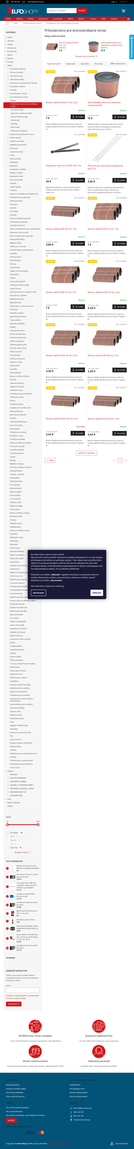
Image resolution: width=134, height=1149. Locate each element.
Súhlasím (96, 592)
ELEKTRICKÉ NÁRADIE (18, 778)
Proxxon (10, 62)
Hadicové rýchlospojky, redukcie (23, 572)
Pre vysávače (15, 499)
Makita (9, 55)
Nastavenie (38, 592)
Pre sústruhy (15, 485)
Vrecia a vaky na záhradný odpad (22, 600)
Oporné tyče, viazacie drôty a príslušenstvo (21, 699)
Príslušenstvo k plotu (18, 432)
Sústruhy (14, 123)
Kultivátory (14, 162)
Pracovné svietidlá (17, 446)
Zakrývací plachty (17, 383)
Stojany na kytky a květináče (21, 743)
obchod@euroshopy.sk (83, 1108)
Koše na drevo (15, 257)
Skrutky (13, 653)
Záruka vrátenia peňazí (78, 1092)
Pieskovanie (14, 509)
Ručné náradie (15, 137)
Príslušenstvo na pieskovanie (21, 760)
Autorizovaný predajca (78, 1096)
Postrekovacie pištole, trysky (21, 586)
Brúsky (13, 100)
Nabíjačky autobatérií (18, 145)
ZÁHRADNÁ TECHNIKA (18, 781)
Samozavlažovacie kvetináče (21, 704)
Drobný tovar (15, 548)
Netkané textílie (16, 516)
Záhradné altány (16, 481)
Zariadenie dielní (16, 152)
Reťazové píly (15, 159)
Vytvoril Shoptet (121, 1143)
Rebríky (13, 460)
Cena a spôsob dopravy (15, 1096)
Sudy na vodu (15, 711)
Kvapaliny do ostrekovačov (20, 408)
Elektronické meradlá (18, 611)
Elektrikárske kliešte (18, 316)
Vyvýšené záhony (17, 404)
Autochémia (14, 562)
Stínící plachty (15, 372)
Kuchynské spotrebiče (19, 222)
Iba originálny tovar (77, 1089)
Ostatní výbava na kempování (21, 250)
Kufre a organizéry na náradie (21, 236)
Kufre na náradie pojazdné (20, 218)
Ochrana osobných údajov (16, 1089)
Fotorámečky (15, 355)
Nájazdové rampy (17, 464)
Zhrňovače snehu (16, 397)
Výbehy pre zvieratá (18, 246)
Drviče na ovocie (16, 576)
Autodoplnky (15, 478)
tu (63, 586)
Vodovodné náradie (17, 281)
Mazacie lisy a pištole (18, 295)
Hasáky (13, 327)
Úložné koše (15, 667)
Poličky (13, 278)
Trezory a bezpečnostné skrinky (22, 663)
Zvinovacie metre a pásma (20, 639)
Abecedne (98, 64)
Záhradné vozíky (16, 390)
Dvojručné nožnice (17, 649)
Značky (10, 806)
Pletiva (12, 400)
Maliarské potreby (17, 299)
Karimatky (14, 729)
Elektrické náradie (17, 386)
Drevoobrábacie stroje (19, 97)
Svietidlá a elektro (17, 450)
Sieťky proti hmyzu (17, 358)
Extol (9, 799)
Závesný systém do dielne (20, 684)
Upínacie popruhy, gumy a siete (22, 597)
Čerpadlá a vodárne (17, 86)
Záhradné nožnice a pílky (19, 285)
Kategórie (14, 166)
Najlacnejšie (71, 64)
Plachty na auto (16, 351)
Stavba (10, 44)
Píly (11, 736)
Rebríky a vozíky (16, 173)
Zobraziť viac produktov (85, 56)
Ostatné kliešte (16, 646)
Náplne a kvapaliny (17, 555)
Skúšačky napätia (17, 313)
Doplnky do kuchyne (18, 632)
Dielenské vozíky (16, 537)
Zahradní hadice (16, 471)
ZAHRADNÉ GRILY (16, 795)
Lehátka (13, 750)
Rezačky (13, 418)
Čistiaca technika (16, 72)
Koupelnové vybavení (18, 628)
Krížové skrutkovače (18, 337)
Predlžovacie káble (17, 439)
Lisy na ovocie (15, 739)
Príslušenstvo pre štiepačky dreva (23, 753)
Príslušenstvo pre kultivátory (21, 764)
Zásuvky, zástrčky (17, 474)
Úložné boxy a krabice (18, 579)
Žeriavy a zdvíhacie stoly (19, 530)
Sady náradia (15, 267)
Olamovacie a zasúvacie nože (21, 306)
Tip (13, 844)
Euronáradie (12, 51)
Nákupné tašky (15, 243)
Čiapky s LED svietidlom (19, 271)
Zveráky (13, 757)
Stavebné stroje (16, 76)
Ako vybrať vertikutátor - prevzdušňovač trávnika (25, 1115)
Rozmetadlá (14, 429)
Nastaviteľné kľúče (17, 239)
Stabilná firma (75, 1085)
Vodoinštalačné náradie (19, 590)
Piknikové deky (16, 715)
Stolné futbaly (15, 187)
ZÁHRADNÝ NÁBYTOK (18, 792)
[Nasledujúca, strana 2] (120, 460)
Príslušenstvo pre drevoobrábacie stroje (24, 105)
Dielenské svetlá (16, 176)
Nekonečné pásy (16, 411)
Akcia (14, 836)
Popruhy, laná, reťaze (18, 348)
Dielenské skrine (16, 201)
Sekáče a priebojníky (18, 621)
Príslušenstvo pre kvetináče (21, 394)
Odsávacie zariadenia (19, 131)
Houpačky (14, 534)
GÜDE (9, 65)
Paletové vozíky (16, 362)
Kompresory (15, 569)
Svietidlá (13, 253)
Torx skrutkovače (17, 453)
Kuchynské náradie (17, 604)
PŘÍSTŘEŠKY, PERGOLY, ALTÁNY (22, 788)
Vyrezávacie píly (17, 109)
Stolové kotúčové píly (19, 117)
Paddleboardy (15, 527)
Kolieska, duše (15, 502)
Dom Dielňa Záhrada (17, 69)
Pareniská (14, 544)
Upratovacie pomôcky (18, 691)
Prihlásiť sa (13, 1004)
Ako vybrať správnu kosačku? (17, 1107)
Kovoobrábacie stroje (18, 93)
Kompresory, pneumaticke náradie (23, 83)
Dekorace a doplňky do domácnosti (24, 194)
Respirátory (14, 274)
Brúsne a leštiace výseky (19, 513)
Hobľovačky (15, 127)
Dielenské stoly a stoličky (20, 688)
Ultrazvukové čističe (18, 670)
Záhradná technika (17, 79)
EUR (113, 2)
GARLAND (13, 774)
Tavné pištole (15, 320)
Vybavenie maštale (17, 708)
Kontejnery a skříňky (18, 169)
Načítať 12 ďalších (86, 453)
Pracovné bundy (16, 593)
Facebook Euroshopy (82, 1120)
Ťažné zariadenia (16, 660)
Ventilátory (14, 681)
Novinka (15, 840)
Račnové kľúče (15, 488)
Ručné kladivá (15, 260)
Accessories (15, 767)
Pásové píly (15, 120)
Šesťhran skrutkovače (18, 607)
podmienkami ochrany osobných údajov (22, 997)
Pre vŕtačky (14, 618)
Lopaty (12, 457)
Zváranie (13, 90)
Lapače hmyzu (15, 288)
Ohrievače (14, 148)
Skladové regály (16, 506)
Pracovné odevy (16, 425)
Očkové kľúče (15, 495)
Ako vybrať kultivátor (14, 1111)
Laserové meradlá (17, 625)
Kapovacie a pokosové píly (21, 113)
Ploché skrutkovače (18, 334)
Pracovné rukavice (17, 583)
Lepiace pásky (15, 656)
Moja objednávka (12, 1085)
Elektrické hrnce (16, 674)
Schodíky (13, 369)
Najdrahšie (85, 64)
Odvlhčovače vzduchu (18, 677)
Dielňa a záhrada (13, 802)
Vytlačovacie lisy (16, 635)
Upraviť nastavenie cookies (58, 1143)
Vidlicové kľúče (16, 492)
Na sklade (16, 832)
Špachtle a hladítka (17, 323)
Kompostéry (15, 365)
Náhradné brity (15, 302)
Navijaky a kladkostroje (19, 725)
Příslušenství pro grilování (20, 197)
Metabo (10, 58)
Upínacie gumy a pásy (18, 344)
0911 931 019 (78, 1112)
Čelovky (13, 264)
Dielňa (9, 37)
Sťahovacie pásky (17, 341)
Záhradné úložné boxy (18, 422)
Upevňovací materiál (18, 414)
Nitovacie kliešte (16, 614)
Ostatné (13, 183)
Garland (10, 771)
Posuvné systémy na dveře (20, 467)
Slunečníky (14, 541)
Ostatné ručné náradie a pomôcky (23, 565)
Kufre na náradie (16, 180)
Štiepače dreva (16, 523)
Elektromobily (15, 746)
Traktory (13, 190)
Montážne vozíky (16, 436)
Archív (11, 1120)
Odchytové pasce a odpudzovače (23, 292)
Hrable (12, 642)
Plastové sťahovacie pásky (20, 443)
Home (12, 155)
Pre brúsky (14, 211)
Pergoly (13, 520)
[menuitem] (8, 19)
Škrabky (13, 379)
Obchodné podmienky (14, 1092)
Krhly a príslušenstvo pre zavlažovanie (25, 229)
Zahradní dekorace (17, 225)
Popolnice (14, 204)
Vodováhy (14, 309)
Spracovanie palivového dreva (22, 134)
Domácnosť (11, 48)
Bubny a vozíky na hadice (19, 376)
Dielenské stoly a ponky (19, 232)
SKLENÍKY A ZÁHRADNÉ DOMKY (21, 785)
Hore (51, 460)
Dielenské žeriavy (17, 718)
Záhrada (10, 41)
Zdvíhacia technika (17, 141)
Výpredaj (15, 847)
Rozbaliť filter (21, 852)
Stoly (12, 722)
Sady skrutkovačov (17, 330)
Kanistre (13, 208)
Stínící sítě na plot (17, 558)
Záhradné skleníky (17, 551)
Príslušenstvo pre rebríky (20, 695)
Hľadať (82, 10)
